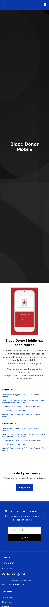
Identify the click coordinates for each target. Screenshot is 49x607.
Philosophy (7, 602)
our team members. (14, 584)
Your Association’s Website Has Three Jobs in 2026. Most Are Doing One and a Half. (23, 401)
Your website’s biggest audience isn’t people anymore (20, 395)
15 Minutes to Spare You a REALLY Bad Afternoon (22, 406)
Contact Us (7, 568)
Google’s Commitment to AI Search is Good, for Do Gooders (23, 415)
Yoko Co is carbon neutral (13, 581)
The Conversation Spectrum (14, 410)
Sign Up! (24, 537)
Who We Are (7, 597)
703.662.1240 (8, 563)
